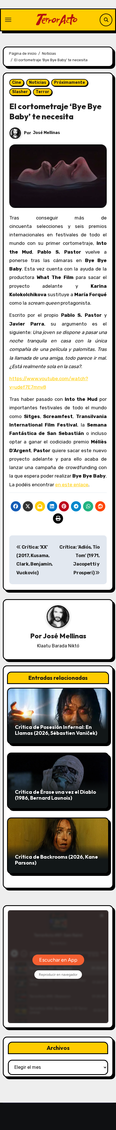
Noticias (37, 82)
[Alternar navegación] (8, 19)
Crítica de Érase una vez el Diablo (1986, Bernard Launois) (55, 795)
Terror (42, 91)
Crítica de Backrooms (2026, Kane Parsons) (56, 860)
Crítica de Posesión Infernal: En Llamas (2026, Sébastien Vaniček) (56, 730)
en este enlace (71, 484)
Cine (16, 82)
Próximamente (69, 82)
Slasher (20, 91)
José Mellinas (46, 132)
